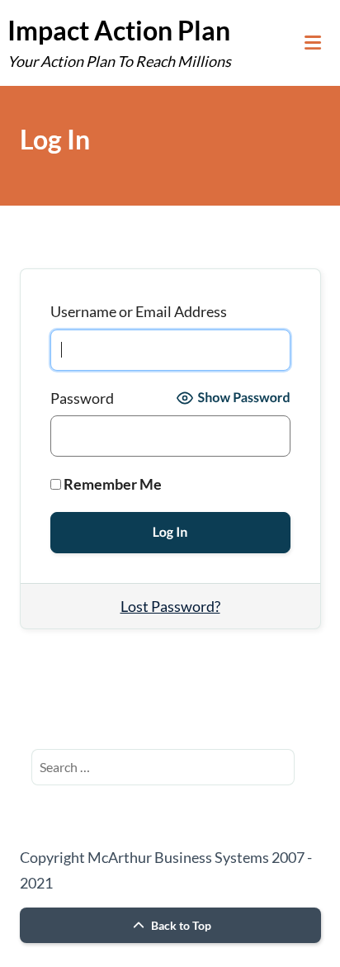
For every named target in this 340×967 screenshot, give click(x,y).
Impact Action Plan (118, 30)
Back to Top (180, 925)
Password (82, 398)
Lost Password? (170, 606)
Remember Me (111, 484)
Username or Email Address (138, 311)
